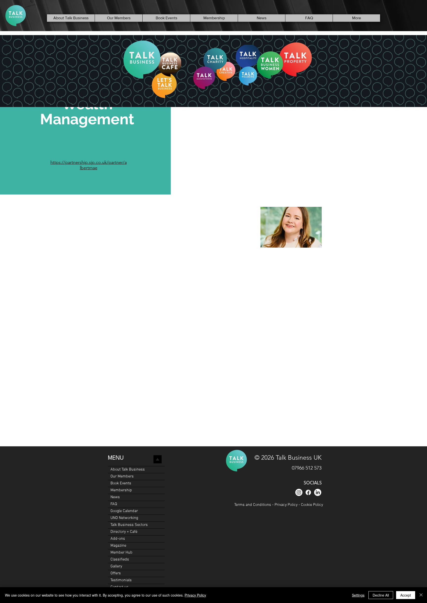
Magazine (118, 545)
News (115, 497)
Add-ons (117, 538)
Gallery (116, 566)
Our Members (122, 476)
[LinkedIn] (317, 492)
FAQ (113, 504)
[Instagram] (298, 492)
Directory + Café (123, 531)
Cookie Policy (312, 504)
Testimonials (121, 580)
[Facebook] (308, 492)
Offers (115, 573)
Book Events (120, 483)
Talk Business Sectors (129, 524)
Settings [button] (358, 595)
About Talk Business (127, 469)
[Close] (421, 595)
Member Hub (121, 552)
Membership (121, 490)
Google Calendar (124, 511)
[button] (118, 18)
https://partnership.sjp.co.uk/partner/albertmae (88, 165)
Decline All (381, 595)
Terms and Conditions (253, 504)
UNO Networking (124, 518)
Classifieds (119, 559)
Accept (405, 595)
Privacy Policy (286, 504)
